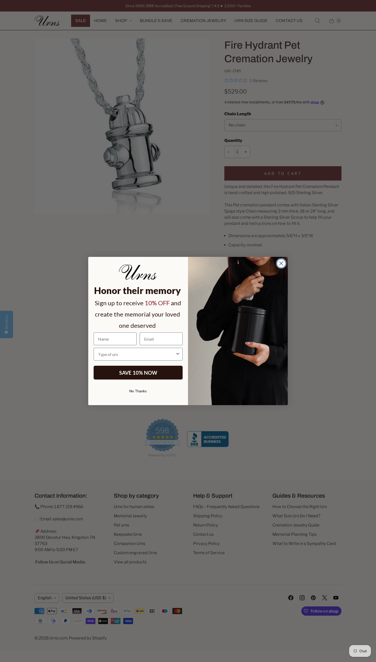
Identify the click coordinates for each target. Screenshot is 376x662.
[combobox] (136, 354)
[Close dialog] (281, 263)
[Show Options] (177, 354)
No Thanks (138, 391)
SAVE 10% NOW (138, 373)
